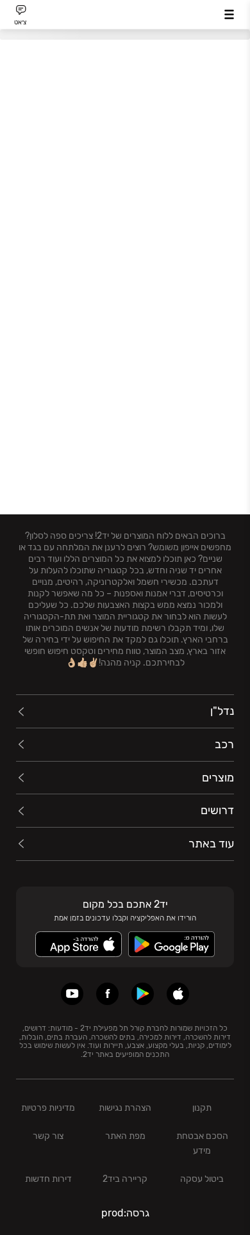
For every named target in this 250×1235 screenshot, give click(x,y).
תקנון (202, 1107)
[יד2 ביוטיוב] (72, 994)
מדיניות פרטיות (48, 1107)
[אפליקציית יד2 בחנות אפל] (178, 994)
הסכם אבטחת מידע (202, 1143)
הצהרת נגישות (125, 1107)
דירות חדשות (48, 1179)
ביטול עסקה (202, 1179)
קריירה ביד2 (125, 1179)
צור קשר (48, 1136)
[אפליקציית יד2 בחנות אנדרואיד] (142, 994)
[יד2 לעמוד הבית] (125, 16)
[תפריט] (229, 14)
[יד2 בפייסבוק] (107, 994)
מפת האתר (125, 1136)
